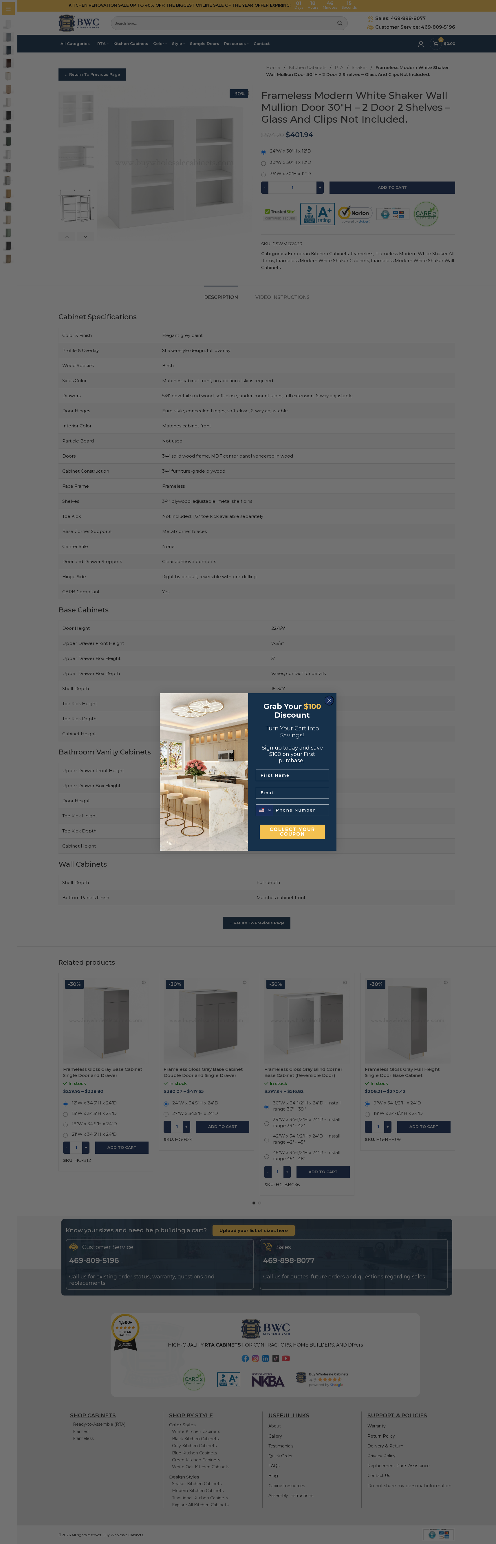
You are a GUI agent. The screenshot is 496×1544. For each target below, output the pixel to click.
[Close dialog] (329, 700)
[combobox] (264, 810)
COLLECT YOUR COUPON (292, 832)
